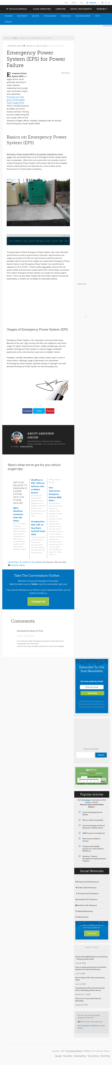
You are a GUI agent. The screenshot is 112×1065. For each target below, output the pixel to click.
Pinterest (50, 411)
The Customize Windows (14, 9)
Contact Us (92, 3)
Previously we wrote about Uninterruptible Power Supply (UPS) (16, 100)
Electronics (22, 16)
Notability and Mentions (91, 1025)
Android (8, 22)
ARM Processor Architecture (93, 833)
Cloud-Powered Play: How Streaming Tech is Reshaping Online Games (89, 989)
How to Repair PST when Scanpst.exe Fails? (90, 978)
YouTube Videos (18, 565)
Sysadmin (8, 16)
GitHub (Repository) (85, 911)
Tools (81, 3)
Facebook (27, 411)
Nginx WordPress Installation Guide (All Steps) (18, 514)
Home (66, 3)
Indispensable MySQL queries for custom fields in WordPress (93, 848)
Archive (74, 3)
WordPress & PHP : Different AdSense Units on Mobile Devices (37, 486)
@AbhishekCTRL (26, 446)
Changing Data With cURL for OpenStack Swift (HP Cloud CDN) (38, 528)
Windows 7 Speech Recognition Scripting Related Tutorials (94, 858)
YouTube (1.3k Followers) (87, 905)
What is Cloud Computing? (92, 820)
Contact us (91, 933)
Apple (97, 16)
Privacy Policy (67, 1056)
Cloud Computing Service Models (92, 813)
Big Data (35, 16)
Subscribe (92, 693)
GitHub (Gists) (82, 917)
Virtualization (50, 16)
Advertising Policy (80, 1056)
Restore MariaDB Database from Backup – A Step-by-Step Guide (91, 957)
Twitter (39, 411)
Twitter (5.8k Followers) (87, 887)
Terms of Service (93, 1056)
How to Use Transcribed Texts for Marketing (88, 999)
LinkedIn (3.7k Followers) (87, 899)
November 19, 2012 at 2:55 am (26, 636)
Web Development (83, 16)
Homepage (85, 800)
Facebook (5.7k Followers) (88, 893)
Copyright (58, 1056)
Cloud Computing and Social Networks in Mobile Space (93, 826)
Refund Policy (105, 1056)
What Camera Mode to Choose (91, 839)
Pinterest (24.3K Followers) (88, 882)
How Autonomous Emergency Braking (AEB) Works (55, 494)
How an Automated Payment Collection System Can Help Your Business (90, 968)
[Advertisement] (40, 30)
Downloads (66, 16)
